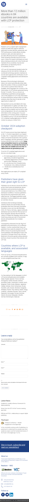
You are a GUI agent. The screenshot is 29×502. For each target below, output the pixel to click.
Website (2, 373)
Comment (3, 344)
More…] (7, 461)
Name (2, 362)
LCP (15, 26)
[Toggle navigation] (26, 4)
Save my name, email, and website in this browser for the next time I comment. (14, 383)
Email (2, 367)
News (17, 26)
